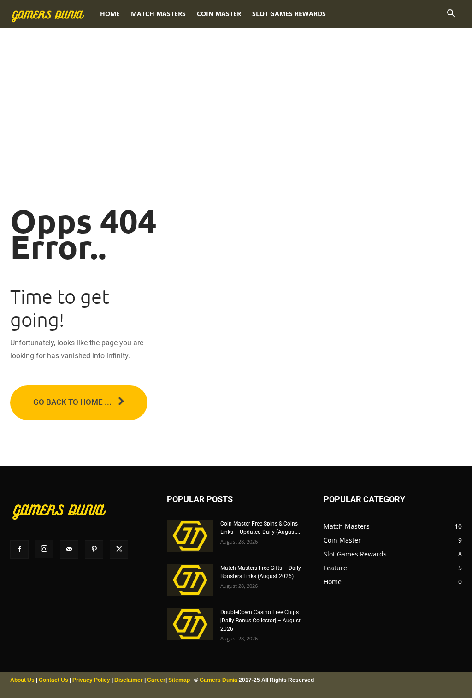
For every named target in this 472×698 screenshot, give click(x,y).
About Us (22, 680)
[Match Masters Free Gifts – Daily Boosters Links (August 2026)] (190, 580)
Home (110, 13)
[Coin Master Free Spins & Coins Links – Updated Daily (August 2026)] (190, 536)
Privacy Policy (91, 680)
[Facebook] (19, 549)
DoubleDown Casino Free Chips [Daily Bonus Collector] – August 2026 (260, 620)
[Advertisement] (236, 92)
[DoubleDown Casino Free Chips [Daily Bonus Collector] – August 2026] (190, 624)
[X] (119, 549)
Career (156, 680)
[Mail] (69, 549)
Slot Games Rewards (289, 13)
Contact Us (53, 680)
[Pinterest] (94, 549)
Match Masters (158, 13)
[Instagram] (44, 549)
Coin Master (219, 13)
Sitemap (179, 680)
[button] (451, 14)
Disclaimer (128, 680)
